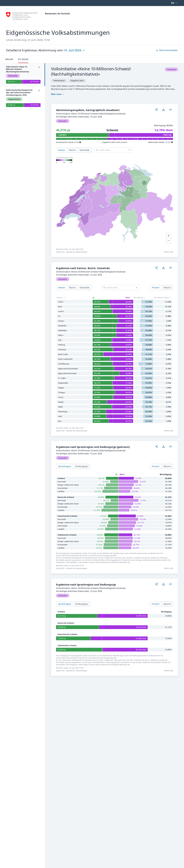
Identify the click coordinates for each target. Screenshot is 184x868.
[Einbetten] (170, 109)
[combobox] (115, 150)
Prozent (155, 287)
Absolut (167, 287)
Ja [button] (93, 297)
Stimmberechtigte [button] (161, 297)
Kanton (61, 150)
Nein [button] (128, 297)
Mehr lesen (56, 94)
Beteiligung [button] (138, 297)
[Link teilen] (156, 109)
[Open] (129, 150)
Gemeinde (84, 150)
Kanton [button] (60, 297)
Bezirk (72, 150)
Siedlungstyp (81, 466)
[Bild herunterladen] (163, 109)
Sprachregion (64, 466)
